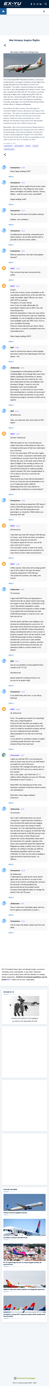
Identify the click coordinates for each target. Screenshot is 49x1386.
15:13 (23, 210)
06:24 (22, 589)
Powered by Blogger (26, 1378)
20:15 (17, 411)
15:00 (23, 183)
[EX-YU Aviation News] (12, 4)
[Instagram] (37, 4)
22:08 (23, 500)
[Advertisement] (24, 25)
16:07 (22, 755)
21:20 (18, 434)
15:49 (18, 709)
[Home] (3, 11)
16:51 (23, 251)
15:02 (23, 692)
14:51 (23, 921)
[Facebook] (31, 4)
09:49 (23, 168)
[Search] (46, 4)
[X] (34, 4)
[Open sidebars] (44, 11)
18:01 (18, 286)
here (8, 980)
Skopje (35, 146)
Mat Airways (19, 146)
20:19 (23, 870)
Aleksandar (14, 755)
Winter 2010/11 (9, 149)
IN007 (12, 268)
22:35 (18, 526)
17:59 (18, 268)
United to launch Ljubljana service (15, 1213)
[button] (4, 45)
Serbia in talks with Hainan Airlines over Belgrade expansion (24, 1289)
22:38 (18, 564)
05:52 (22, 903)
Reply (11, 177)
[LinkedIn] (40, 4)
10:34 (17, 661)
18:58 (17, 348)
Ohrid (28, 146)
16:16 (23, 231)
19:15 (22, 368)
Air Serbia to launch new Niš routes (15, 1238)
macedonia (8, 146)
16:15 (22, 809)
